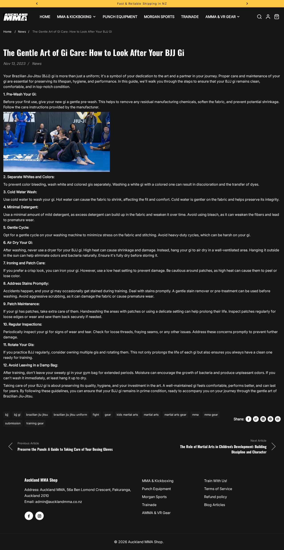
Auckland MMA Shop (145, 542)
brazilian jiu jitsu (37, 414)
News (22, 31)
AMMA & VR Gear (156, 512)
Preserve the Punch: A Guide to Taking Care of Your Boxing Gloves (65, 449)
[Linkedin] (263, 419)
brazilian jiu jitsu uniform (70, 414)
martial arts (151, 414)
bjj (6, 414)
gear (108, 414)
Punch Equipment (156, 488)
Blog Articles (214, 504)
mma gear (211, 414)
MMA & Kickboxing (158, 481)
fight (96, 414)
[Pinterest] (270, 419)
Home (7, 31)
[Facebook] (248, 419)
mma (195, 414)
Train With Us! (215, 481)
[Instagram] (39, 515)
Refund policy (215, 496)
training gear (35, 423)
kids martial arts (127, 414)
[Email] (278, 419)
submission (13, 423)
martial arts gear (175, 414)
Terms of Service (218, 488)
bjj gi (17, 414)
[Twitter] (256, 419)
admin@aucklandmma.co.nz (58, 501)
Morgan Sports (154, 496)
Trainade (149, 504)
